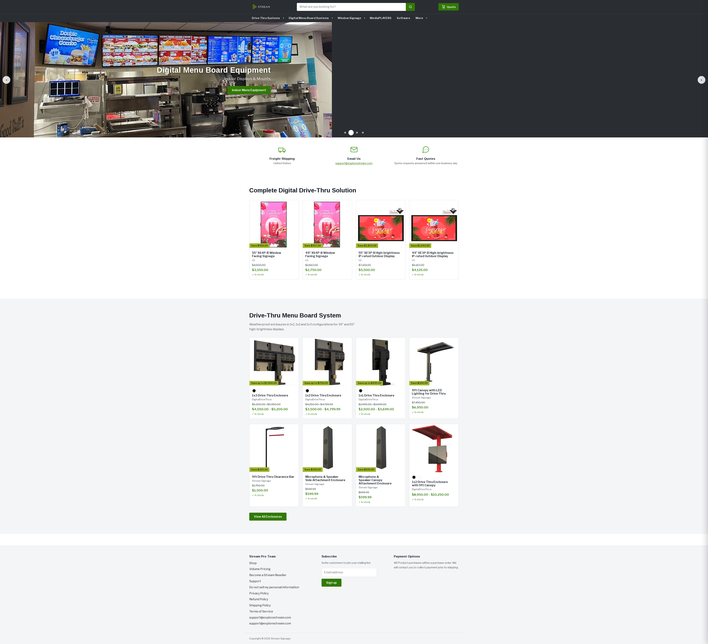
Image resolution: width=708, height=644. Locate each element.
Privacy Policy (259, 593)
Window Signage (349, 18)
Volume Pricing (259, 569)
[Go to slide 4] (363, 132)
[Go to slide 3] (357, 132)
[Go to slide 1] (345, 132)
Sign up (331, 582)
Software (403, 18)
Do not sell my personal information (274, 587)
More (419, 18)
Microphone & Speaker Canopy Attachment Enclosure (375, 480)
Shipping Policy (260, 605)
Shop (253, 563)
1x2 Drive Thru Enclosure (323, 395)
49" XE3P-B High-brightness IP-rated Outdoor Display (433, 254)
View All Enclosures (268, 516)
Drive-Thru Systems (266, 18)
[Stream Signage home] (261, 7)
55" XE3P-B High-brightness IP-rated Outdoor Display (379, 254)
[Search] (410, 7)
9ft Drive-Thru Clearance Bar (273, 477)
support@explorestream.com (353, 163)
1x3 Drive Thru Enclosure (270, 395)
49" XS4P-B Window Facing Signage (320, 254)
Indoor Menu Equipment (249, 90)
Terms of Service (261, 611)
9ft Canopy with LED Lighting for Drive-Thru (429, 392)
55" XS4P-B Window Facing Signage (266, 254)
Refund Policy (258, 599)
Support (255, 581)
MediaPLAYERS (380, 18)
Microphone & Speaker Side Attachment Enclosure (325, 478)
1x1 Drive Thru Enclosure (376, 395)
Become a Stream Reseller (268, 575)
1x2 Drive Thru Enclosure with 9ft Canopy (430, 483)
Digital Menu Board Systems (309, 18)
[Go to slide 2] (351, 132)
